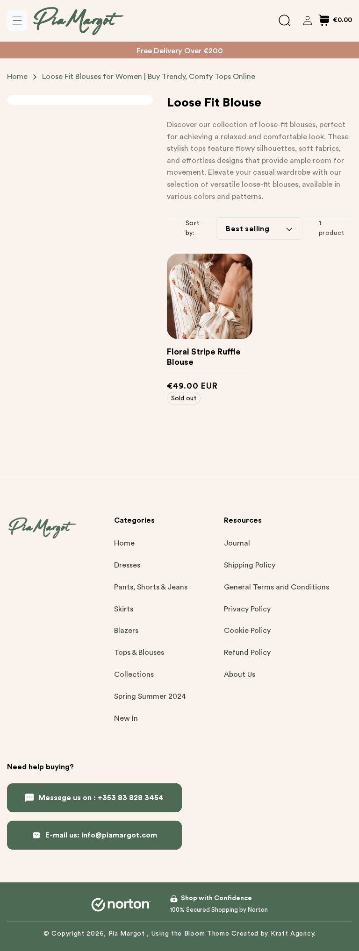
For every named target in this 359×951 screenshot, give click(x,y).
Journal (237, 543)
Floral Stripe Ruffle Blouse (204, 357)
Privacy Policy (247, 609)
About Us (239, 674)
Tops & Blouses (139, 652)
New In (126, 718)
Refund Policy (247, 652)
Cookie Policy (247, 630)
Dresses (127, 565)
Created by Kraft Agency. (273, 933)
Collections (134, 674)
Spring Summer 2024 (150, 696)
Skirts (123, 609)
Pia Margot (127, 933)
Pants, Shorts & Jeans (150, 587)
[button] (17, 20)
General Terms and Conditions (276, 587)
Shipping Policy (249, 565)
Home (17, 76)
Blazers (126, 630)
